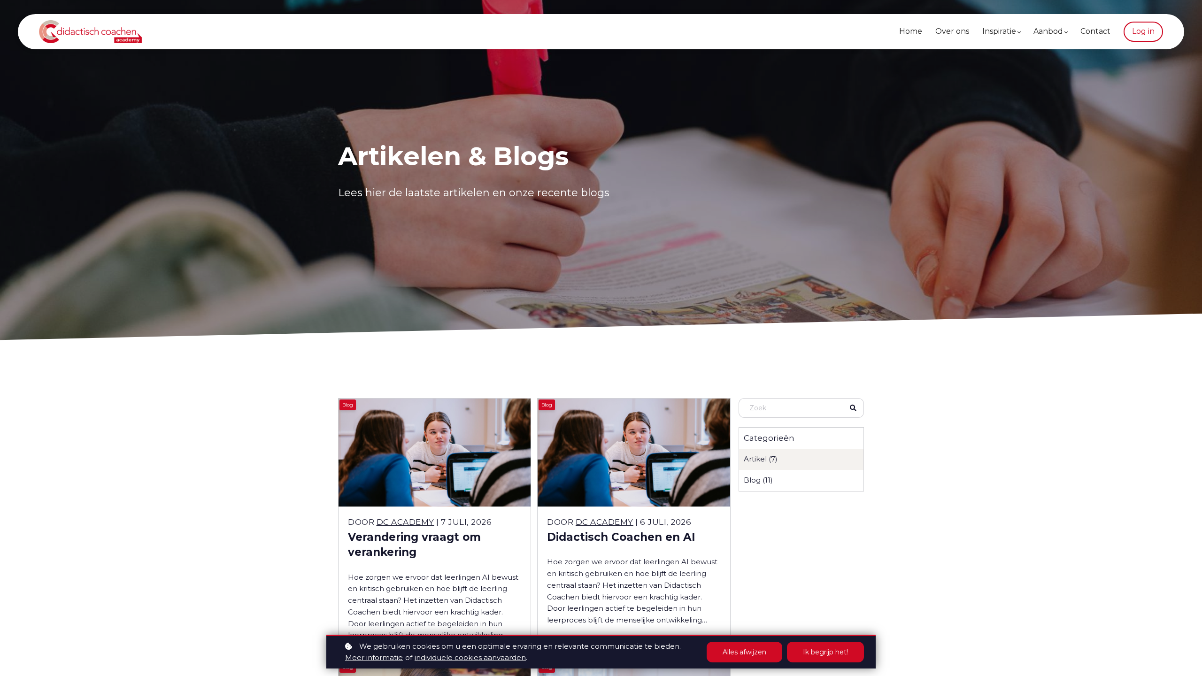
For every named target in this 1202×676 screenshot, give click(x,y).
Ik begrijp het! (825, 652)
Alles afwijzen (744, 652)
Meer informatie (374, 657)
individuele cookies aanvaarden (470, 657)
